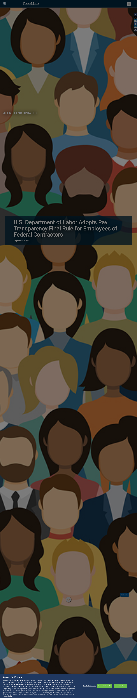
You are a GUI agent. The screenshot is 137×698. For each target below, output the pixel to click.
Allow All (120, 686)
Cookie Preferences (89, 686)
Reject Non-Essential (104, 686)
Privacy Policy (8, 696)
